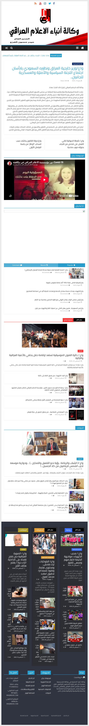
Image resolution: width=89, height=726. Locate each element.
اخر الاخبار (32, 678)
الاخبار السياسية (77, 64)
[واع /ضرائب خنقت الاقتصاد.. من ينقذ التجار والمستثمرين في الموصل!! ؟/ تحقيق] (47, 598)
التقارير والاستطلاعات (28, 689)
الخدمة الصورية (46, 681)
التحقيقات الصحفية (47, 557)
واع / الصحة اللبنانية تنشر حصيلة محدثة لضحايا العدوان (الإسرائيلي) (46, 269)
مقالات (23, 549)
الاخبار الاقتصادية (56, 715)
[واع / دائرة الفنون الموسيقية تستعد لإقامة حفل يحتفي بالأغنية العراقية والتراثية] (44, 325)
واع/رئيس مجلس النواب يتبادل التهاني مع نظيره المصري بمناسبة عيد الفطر (59, 299)
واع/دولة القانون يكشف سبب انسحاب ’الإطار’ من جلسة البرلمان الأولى (28, 144)
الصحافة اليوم (46, 685)
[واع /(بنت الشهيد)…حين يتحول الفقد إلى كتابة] (76, 374)
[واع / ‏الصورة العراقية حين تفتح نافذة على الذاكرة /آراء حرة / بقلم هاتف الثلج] (16, 535)
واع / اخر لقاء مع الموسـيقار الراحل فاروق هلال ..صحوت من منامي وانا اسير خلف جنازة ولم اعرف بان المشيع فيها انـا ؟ (38, 482)
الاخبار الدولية (30, 681)
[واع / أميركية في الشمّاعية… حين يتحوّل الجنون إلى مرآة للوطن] (76, 411)
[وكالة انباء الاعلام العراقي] (82, 48)
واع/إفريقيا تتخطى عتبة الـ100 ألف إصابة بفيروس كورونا (64, 282)
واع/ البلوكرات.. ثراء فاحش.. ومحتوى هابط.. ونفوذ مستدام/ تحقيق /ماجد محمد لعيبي (46, 569)
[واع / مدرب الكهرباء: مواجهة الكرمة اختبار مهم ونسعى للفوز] (72, 535)
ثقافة (80, 351)
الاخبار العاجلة (30, 685)
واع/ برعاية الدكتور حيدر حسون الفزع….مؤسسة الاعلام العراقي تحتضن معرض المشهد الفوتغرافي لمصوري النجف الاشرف (39, 389)
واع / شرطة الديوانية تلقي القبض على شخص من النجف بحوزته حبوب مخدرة (71, 144)
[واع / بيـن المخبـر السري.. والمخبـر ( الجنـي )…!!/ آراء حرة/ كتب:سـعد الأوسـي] (19, 613)
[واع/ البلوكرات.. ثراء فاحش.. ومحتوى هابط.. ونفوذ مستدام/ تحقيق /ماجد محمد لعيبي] (44, 535)
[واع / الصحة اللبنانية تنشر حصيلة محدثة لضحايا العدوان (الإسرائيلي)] (76, 268)
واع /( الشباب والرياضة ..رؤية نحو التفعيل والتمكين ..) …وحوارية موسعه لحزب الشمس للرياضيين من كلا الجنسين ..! (46, 464)
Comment (16, 265)
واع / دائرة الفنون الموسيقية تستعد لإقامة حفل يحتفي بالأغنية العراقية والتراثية (46, 356)
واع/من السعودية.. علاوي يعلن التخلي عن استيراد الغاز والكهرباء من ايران (59, 308)
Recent (43, 265)
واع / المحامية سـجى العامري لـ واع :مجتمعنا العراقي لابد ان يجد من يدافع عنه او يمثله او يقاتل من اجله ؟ (38, 506)
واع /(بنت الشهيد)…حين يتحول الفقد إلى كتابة (53, 375)
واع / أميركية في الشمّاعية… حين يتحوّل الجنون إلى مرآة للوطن (47, 411)
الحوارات (80, 459)
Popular (70, 265)
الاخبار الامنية (45, 715)
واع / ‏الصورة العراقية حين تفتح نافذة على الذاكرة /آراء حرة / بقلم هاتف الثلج (17, 559)
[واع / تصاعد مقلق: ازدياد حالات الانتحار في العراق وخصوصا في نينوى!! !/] (47, 644)
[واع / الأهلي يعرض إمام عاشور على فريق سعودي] (75, 632)
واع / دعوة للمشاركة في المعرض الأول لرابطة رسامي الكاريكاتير (47, 399)
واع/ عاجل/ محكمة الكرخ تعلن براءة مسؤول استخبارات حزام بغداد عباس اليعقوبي (25, 54)
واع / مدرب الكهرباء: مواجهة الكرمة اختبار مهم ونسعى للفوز (73, 558)
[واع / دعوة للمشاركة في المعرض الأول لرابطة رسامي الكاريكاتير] (76, 398)
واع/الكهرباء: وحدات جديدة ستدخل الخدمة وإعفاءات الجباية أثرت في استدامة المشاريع (55, 291)
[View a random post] (6, 47)
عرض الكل (79, 319)
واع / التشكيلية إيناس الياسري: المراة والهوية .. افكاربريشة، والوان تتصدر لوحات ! (41, 492)
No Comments (46, 272)
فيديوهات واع (46, 678)
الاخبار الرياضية (77, 549)
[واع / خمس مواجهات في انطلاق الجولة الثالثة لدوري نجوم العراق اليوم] (75, 610)
